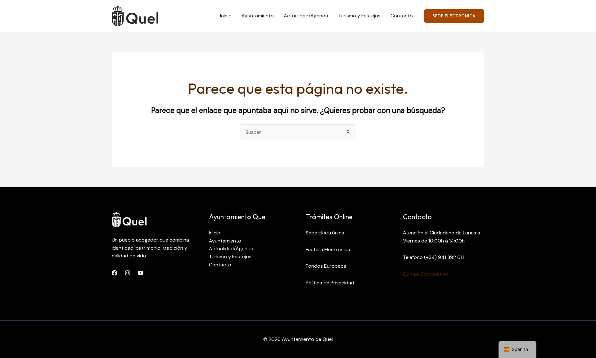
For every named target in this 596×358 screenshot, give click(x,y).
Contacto (402, 15)
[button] (454, 16)
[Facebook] (114, 273)
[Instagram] (127, 273)
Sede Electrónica (325, 232)
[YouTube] (140, 273)
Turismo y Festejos (359, 15)
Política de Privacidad (330, 282)
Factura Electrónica (328, 249)
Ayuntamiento (258, 15)
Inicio (226, 15)
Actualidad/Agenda (306, 15)
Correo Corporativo (425, 274)
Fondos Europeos (326, 266)
